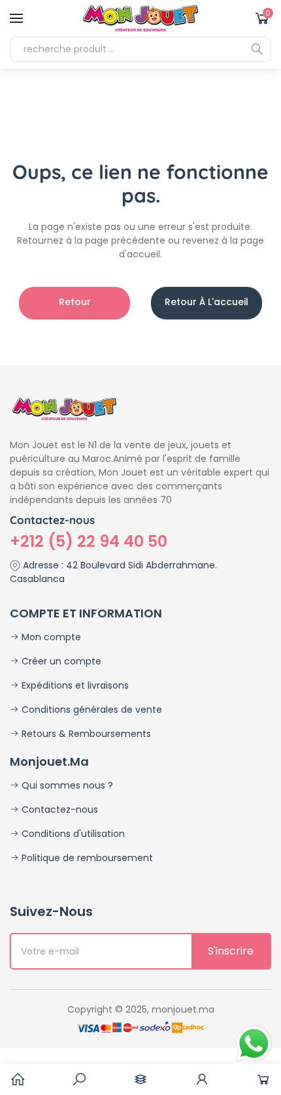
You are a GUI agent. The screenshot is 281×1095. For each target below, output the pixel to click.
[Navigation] (16, 18)
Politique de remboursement (86, 857)
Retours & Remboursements (85, 733)
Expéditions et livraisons (74, 685)
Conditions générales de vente (90, 709)
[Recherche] (256, 49)
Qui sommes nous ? (66, 785)
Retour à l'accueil (206, 301)
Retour (75, 301)
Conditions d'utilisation (72, 833)
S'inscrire (231, 950)
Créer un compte (60, 661)
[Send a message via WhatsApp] (253, 1043)
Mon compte (50, 637)
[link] (79, 1079)
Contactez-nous (58, 809)
